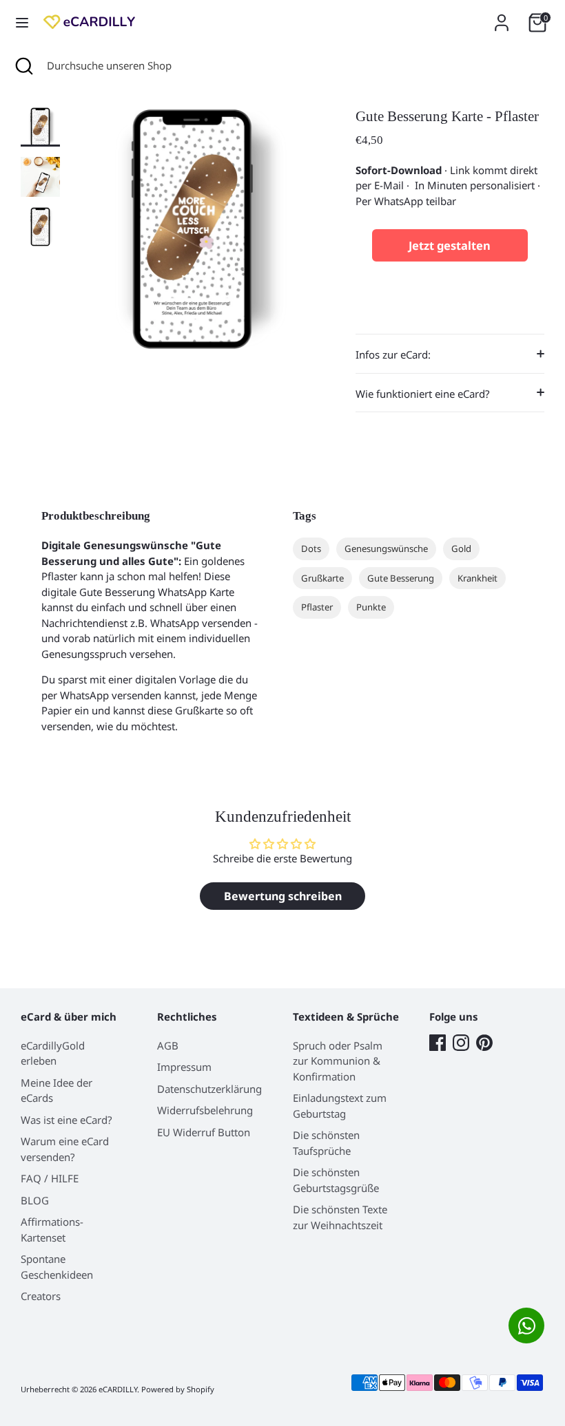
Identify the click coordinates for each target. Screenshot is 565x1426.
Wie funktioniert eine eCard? (423, 394)
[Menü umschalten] (22, 22)
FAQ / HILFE (50, 1178)
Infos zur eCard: (393, 354)
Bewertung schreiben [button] (283, 896)
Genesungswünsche (386, 548)
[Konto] (501, 16)
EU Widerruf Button (203, 1132)
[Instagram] (461, 1042)
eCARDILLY (118, 1389)
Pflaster (317, 607)
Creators (41, 1296)
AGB (167, 1045)
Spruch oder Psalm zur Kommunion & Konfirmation (337, 1061)
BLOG (35, 1200)
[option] (192, 234)
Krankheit (477, 578)
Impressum (184, 1067)
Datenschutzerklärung (209, 1089)
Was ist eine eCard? (66, 1120)
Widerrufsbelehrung (205, 1110)
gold (461, 548)
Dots (311, 548)
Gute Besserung (400, 578)
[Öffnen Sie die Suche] (23, 66)
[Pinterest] (484, 1042)
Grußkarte (322, 578)
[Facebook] (437, 1042)
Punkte (371, 607)
